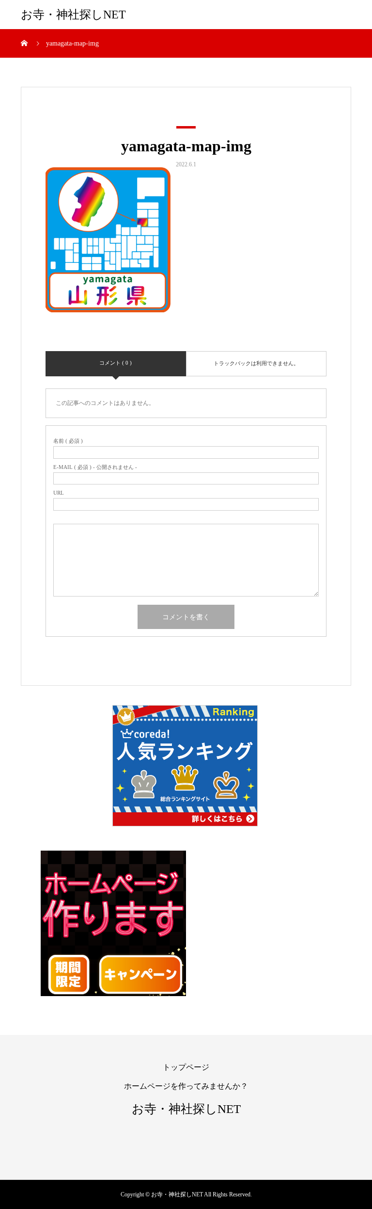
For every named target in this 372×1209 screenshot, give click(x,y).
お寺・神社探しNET (73, 14)
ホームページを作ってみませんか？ (186, 1086)
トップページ (186, 1067)
